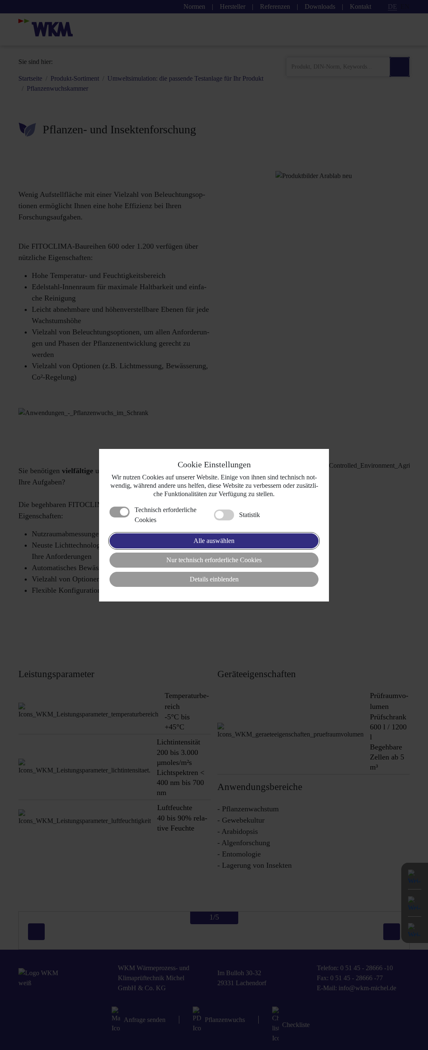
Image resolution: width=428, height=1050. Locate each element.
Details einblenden (214, 579)
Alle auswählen (214, 540)
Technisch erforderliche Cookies (165, 514)
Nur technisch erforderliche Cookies (214, 559)
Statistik (249, 514)
